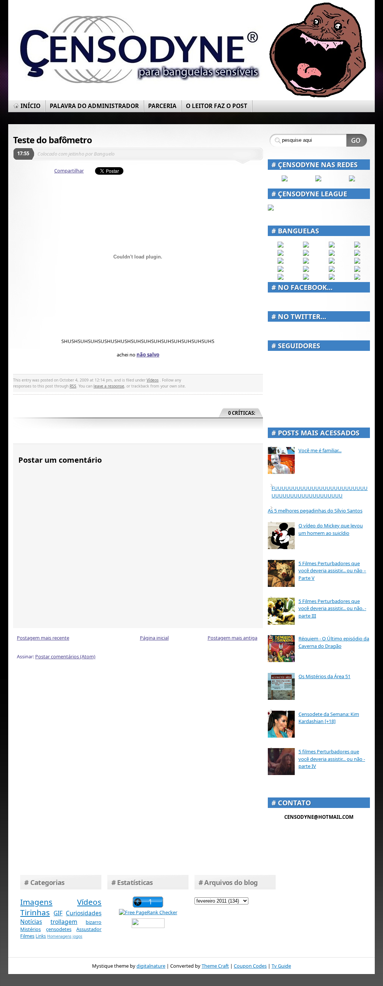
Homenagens (59, 936)
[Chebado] (357, 254)
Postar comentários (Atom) (65, 656)
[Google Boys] (332, 245)
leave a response (109, 386)
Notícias (31, 922)
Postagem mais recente (43, 637)
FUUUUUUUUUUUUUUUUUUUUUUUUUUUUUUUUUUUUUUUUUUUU (320, 492)
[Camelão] (357, 278)
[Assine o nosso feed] (318, 179)
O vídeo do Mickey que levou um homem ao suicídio (330, 529)
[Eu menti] (306, 254)
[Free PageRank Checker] (148, 912)
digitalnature (151, 965)
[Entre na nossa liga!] (271, 208)
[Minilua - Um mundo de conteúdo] (357, 261)
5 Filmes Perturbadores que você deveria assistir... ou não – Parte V (332, 570)
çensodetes (58, 929)
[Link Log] (332, 278)
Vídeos (153, 380)
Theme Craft (215, 965)
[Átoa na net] (281, 278)
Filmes (27, 936)
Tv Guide (281, 965)
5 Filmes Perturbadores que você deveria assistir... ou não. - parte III (332, 608)
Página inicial (154, 637)
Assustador (88, 929)
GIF (57, 913)
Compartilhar (69, 170)
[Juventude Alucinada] (332, 261)
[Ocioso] (332, 270)
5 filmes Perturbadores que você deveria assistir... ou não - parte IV (331, 758)
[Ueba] (357, 270)
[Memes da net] (281, 261)
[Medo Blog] (332, 254)
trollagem (63, 922)
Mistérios (30, 929)
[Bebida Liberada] (281, 245)
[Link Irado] (306, 278)
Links (41, 936)
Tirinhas (35, 912)
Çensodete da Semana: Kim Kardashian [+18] (328, 718)
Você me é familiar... (319, 450)
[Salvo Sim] (306, 261)
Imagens (36, 902)
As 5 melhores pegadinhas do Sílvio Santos (315, 510)
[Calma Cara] (281, 270)
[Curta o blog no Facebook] (285, 179)
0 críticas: (241, 413)
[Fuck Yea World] (281, 254)
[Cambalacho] (357, 245)
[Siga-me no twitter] (352, 179)
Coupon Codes (250, 965)
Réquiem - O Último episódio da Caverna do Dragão (333, 642)
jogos (77, 936)
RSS (73, 386)
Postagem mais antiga (232, 637)
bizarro (93, 922)
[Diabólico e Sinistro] (306, 245)
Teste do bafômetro (52, 140)
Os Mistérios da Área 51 (324, 676)
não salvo (148, 354)
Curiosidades (83, 913)
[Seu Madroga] (306, 270)
